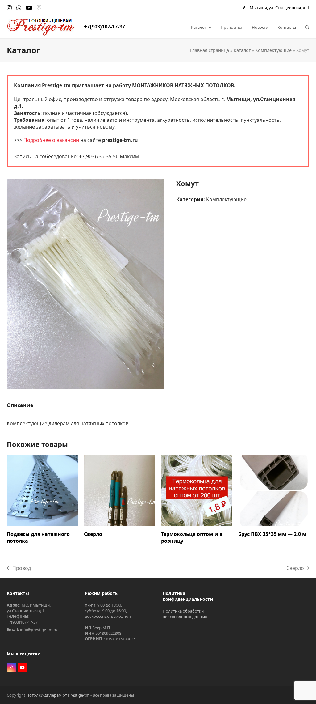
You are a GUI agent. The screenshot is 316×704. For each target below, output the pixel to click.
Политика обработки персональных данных (185, 613)
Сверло (295, 568)
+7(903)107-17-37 (104, 27)
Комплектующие (273, 50)
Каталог (242, 50)
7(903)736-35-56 (100, 156)
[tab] (20, 405)
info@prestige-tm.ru (38, 629)
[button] (307, 27)
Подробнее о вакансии (51, 140)
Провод (19, 568)
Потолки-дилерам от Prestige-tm (57, 695)
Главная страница (209, 50)
